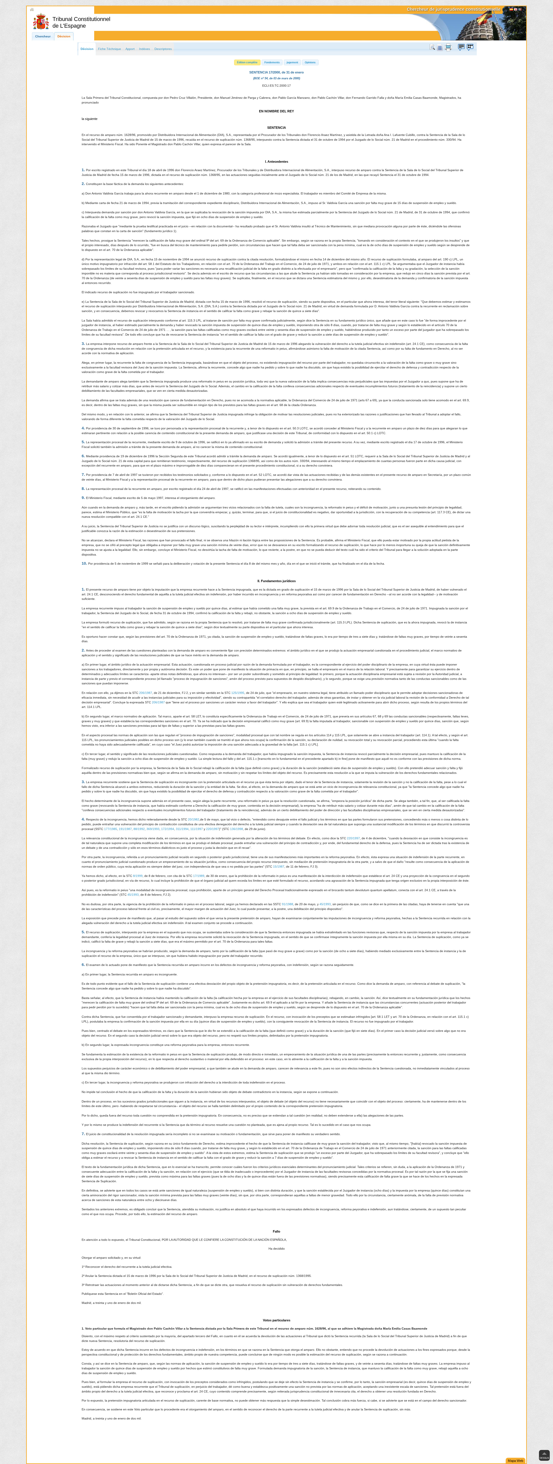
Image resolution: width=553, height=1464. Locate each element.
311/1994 (182, 829)
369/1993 (152, 829)
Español (511, 10)
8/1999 (138, 876)
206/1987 (145, 693)
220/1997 (212, 829)
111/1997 (196, 829)
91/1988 (287, 904)
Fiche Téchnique (109, 49)
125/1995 (237, 693)
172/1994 (167, 829)
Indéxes (144, 49)
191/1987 (125, 829)
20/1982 (193, 819)
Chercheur (43, 36)
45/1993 (133, 894)
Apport (130, 49)
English (515, 10)
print (448, 47)
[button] (247, 62)
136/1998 (236, 829)
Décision (63, 36)
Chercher (433, 47)
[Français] (520, 10)
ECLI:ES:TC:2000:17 (276, 85)
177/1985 (110, 829)
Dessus (544, 1458)
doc (439, 47)
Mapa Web (515, 1460)
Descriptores (163, 49)
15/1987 (278, 866)
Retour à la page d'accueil (52, 9)
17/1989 (198, 876)
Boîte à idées (461, 47)
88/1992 (139, 829)
